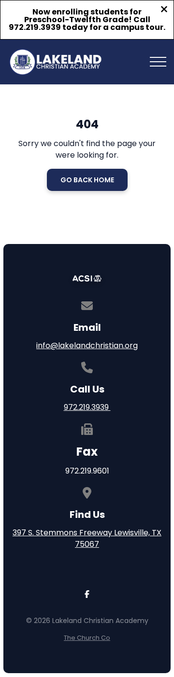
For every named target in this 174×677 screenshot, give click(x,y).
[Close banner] (164, 10)
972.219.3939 (87, 407)
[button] (158, 62)
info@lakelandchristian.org (87, 345)
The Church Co (87, 638)
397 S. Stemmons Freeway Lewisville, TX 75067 (87, 538)
